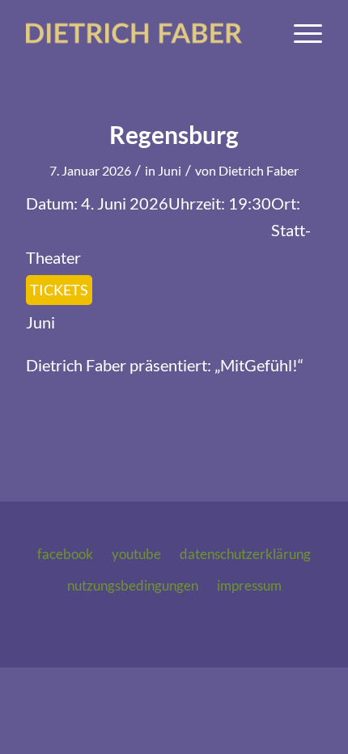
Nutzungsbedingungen (132, 585)
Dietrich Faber (259, 170)
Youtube (136, 553)
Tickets (59, 290)
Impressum (249, 585)
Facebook (65, 553)
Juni (169, 170)
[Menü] (300, 33)
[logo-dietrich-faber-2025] (144, 33)
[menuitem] (300, 33)
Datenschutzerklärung (245, 553)
